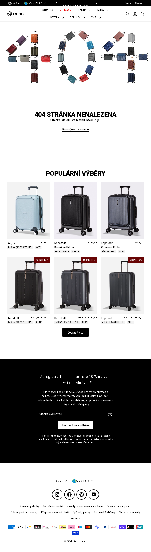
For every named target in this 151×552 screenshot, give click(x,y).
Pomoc (128, 3)
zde (90, 439)
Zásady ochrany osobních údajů (85, 506)
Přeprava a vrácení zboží (55, 512)
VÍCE (94, 17)
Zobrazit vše (75, 332)
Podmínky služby (29, 506)
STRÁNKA (47, 9)
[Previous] (55, 3)
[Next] (95, 3)
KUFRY (101, 9)
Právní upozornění (53, 506)
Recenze (75, 518)
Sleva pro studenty (129, 512)
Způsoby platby (81, 512)
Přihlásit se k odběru (75, 425)
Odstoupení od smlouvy (24, 512)
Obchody (139, 3)
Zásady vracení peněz (118, 506)
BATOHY (55, 17)
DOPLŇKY (75, 17)
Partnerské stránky (104, 512)
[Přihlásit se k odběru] (109, 414)
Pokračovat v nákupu (75, 129)
